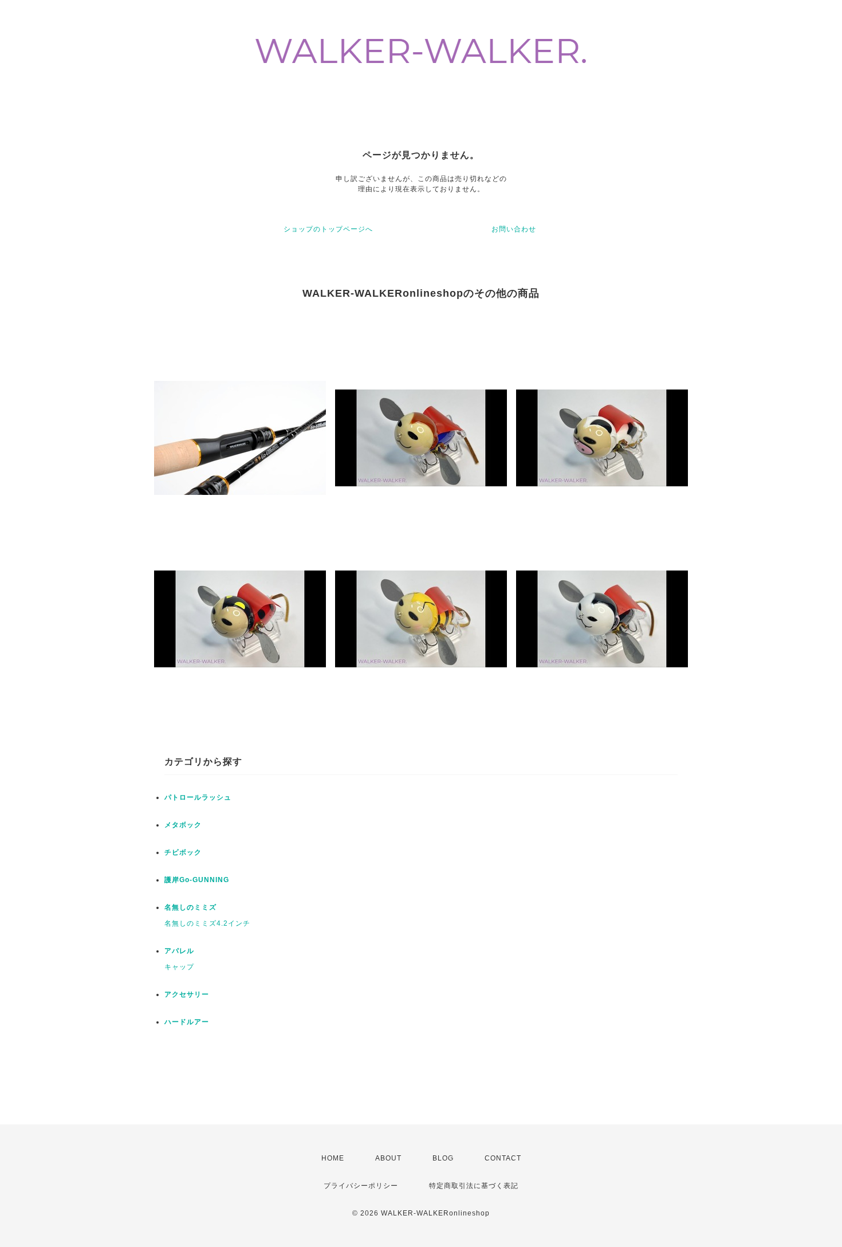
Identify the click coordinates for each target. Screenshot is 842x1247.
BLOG (443, 1158)
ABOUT (388, 1158)
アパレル (179, 951)
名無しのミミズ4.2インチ (207, 923)
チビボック (183, 852)
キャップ (179, 967)
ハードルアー (186, 1022)
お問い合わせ (513, 229)
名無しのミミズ (190, 907)
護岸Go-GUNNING (196, 880)
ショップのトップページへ (328, 229)
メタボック (183, 825)
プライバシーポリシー (361, 1186)
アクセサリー (186, 994)
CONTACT (503, 1158)
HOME (332, 1158)
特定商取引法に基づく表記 (473, 1186)
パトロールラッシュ (197, 797)
